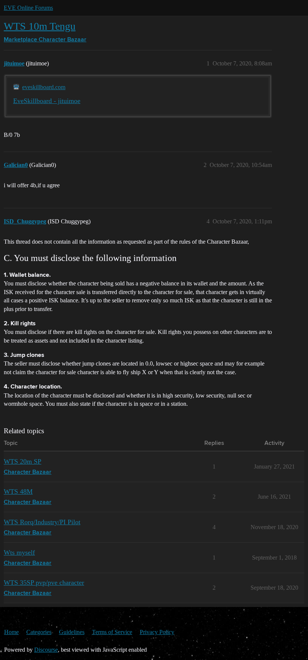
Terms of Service (112, 632)
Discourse (46, 649)
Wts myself (19, 552)
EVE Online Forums (28, 8)
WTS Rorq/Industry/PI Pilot (42, 522)
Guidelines (72, 632)
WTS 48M (18, 491)
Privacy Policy (157, 632)
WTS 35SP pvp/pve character (44, 582)
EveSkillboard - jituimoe (46, 101)
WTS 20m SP (22, 461)
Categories (38, 632)
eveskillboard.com (43, 87)
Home (11, 632)
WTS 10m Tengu (39, 26)
